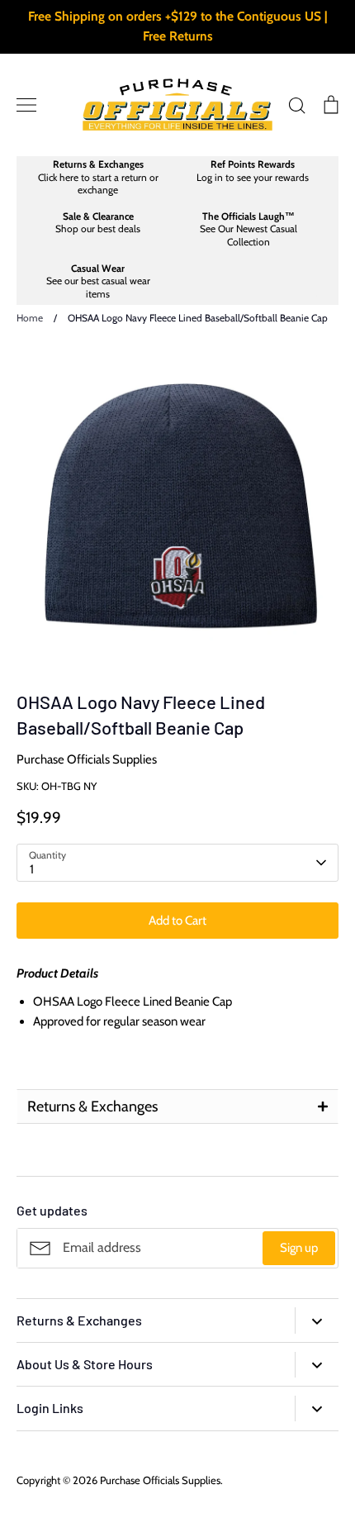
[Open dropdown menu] (316, 1320)
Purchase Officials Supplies (87, 759)
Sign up (299, 1247)
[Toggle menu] (26, 105)
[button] (177, 1106)
